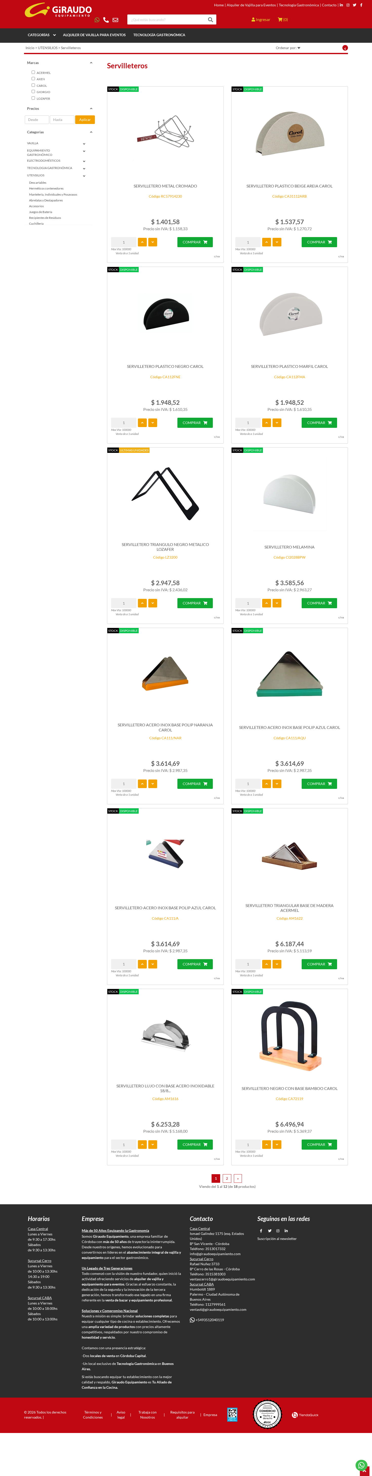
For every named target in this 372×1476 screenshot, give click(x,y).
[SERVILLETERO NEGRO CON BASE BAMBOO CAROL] (290, 1035)
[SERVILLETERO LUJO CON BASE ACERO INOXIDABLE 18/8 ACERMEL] (165, 1035)
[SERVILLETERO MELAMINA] (290, 494)
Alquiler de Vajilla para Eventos (251, 5)
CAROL (41, 86)
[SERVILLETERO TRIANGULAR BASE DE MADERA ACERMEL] (290, 854)
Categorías (39, 35)
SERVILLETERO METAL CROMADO (165, 185)
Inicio (30, 48)
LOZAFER (43, 98)
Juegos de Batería (40, 212)
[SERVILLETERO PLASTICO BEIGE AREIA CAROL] (290, 133)
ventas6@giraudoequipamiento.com (218, 1309)
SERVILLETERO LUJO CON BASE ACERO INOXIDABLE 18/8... (165, 1088)
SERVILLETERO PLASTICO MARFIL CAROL (289, 366)
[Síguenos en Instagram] (347, 5)
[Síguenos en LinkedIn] (341, 5)
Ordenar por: (286, 48)
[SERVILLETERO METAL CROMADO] (165, 133)
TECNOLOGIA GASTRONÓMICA (49, 168)
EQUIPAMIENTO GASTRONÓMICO (39, 153)
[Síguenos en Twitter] (354, 5)
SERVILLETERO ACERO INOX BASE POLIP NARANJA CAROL (165, 727)
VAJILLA (32, 143)
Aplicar (85, 119)
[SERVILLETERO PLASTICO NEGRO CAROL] (165, 313)
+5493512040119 (209, 1320)
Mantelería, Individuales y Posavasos (53, 194)
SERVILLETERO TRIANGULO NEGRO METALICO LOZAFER (165, 547)
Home (219, 5)
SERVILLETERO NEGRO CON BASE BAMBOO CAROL (290, 1088)
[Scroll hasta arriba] (364, 1471)
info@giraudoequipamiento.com (215, 1254)
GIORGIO (43, 92)
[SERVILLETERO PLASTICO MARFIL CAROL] (290, 313)
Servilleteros (71, 48)
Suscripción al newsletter (277, 1238)
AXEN (40, 79)
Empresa (210, 1414)
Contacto (329, 5)
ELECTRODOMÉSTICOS (43, 160)
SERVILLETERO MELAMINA (289, 546)
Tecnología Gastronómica (299, 5)
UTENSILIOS (47, 48)
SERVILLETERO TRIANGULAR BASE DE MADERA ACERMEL (289, 908)
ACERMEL (43, 73)
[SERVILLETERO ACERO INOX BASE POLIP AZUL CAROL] (290, 674)
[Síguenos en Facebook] (361, 5)
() (285, 19)
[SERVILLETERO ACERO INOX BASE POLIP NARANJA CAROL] (165, 674)
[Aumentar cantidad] (142, 242)
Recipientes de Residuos (45, 218)
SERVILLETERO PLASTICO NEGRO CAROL (165, 366)
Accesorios (36, 206)
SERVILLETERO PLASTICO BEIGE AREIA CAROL (289, 185)
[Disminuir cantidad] (152, 242)
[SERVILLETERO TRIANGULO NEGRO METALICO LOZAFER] (165, 494)
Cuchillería (36, 223)
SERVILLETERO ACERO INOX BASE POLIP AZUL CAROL (289, 727)
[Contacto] (106, 20)
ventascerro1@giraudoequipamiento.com (222, 1279)
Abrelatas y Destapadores (46, 200)
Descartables (37, 182)
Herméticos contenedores (46, 188)
